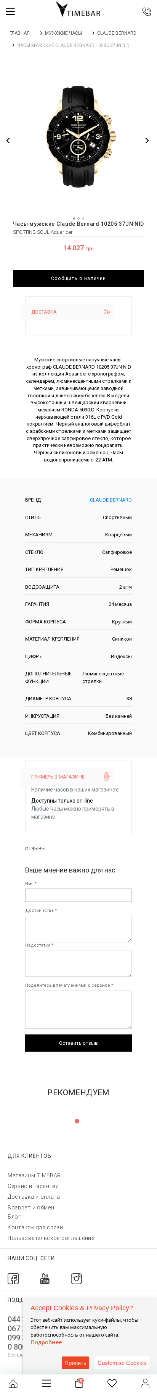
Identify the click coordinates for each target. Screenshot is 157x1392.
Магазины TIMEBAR (34, 1175)
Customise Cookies (122, 1363)
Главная (20, 33)
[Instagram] (76, 1278)
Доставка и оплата (34, 1197)
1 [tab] (77, 1121)
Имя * (31, 883)
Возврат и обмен (31, 1207)
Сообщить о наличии (78, 278)
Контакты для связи (35, 1227)
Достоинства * (41, 910)
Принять (75, 1363)
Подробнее (46, 1342)
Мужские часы (63, 33)
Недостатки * (39, 945)
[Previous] (8, 140)
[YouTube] (45, 1278)
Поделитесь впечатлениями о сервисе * (69, 985)
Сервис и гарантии (33, 1186)
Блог (14, 1217)
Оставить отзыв (78, 1043)
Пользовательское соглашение (51, 1238)
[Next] (146, 140)
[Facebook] (13, 1278)
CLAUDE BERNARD (116, 33)
